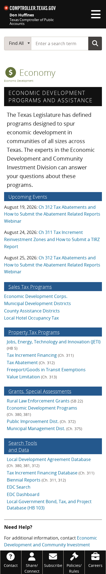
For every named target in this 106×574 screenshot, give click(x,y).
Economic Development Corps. (35, 296)
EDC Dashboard (23, 494)
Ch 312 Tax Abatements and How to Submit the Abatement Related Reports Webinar (52, 214)
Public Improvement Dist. (41, 421)
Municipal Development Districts (37, 303)
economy (36, 72)
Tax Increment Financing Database (50, 473)
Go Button (95, 43)
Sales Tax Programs (30, 286)
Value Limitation (32, 377)
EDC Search (18, 487)
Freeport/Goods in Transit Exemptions (46, 370)
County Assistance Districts (32, 311)
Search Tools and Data (22, 446)
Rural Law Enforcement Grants (45, 401)
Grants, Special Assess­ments (39, 391)
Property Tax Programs (34, 332)
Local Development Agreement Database (49, 462)
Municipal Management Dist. (44, 428)
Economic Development (18, 80)
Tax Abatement (31, 363)
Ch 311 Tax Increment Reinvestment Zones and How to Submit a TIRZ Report (52, 239)
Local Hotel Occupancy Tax (31, 318)
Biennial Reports (36, 480)
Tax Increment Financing (40, 355)
